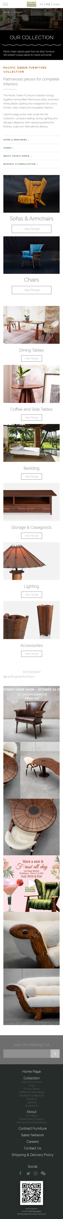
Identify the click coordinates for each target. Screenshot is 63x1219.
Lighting (31, 586)
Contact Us (32, 1148)
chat (43, 1173)
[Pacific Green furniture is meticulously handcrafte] (31, 940)
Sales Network (32, 1135)
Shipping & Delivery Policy (33, 1155)
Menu (5, 4)
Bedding (31, 468)
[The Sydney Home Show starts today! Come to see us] (31, 714)
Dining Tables (31, 350)
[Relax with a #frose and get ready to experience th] (31, 883)
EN (41, 4)
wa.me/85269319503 (31, 1211)
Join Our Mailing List (31, 1044)
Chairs (7, 148)
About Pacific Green (16, 156)
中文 (48, 4)
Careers (33, 1142)
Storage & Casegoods (31, 527)
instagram (36, 1173)
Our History (31, 1115)
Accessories (31, 645)
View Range (32, 229)
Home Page (31, 1071)
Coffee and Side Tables (31, 409)
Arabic (56, 4)
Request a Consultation (19, 164)
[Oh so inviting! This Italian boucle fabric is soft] (31, 996)
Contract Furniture (32, 1128)
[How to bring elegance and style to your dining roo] (31, 770)
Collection (32, 1078)
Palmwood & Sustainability (31, 1122)
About (31, 1112)
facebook (21, 1173)
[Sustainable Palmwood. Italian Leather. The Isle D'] (31, 827)
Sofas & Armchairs (15, 140)
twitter (29, 1173)
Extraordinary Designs (31, 1119)
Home (6, 12)
